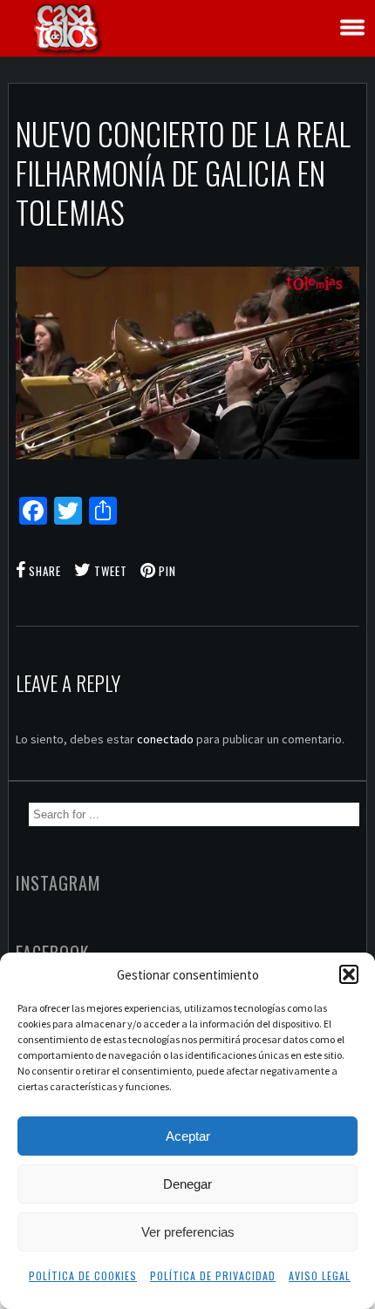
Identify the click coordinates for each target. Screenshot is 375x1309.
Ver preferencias (188, 1231)
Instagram (58, 883)
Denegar (187, 1184)
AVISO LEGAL (320, 1275)
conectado (165, 739)
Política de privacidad (213, 1275)
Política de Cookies (83, 1275)
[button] (349, 974)
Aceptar (188, 1136)
